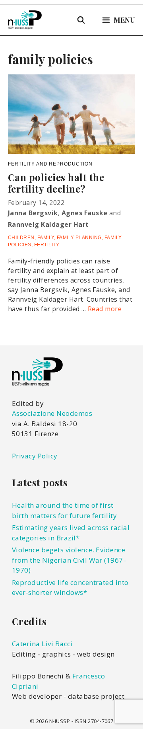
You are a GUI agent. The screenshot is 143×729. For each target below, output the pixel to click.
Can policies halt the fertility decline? (56, 183)
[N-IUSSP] (25, 19)
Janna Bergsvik (33, 213)
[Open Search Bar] (81, 19)
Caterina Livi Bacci (42, 643)
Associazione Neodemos (52, 413)
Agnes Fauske (85, 213)
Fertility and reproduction (50, 164)
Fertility (46, 245)
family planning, (80, 237)
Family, (47, 237)
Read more (105, 308)
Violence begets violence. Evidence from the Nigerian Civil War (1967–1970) (69, 560)
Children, (22, 237)
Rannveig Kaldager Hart (48, 224)
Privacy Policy (35, 455)
